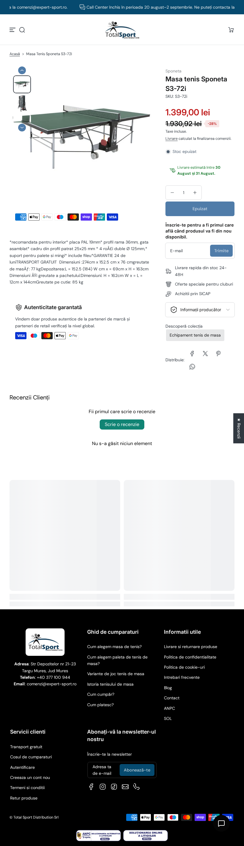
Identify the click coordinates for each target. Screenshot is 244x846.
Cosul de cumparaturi (31, 757)
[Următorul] (22, 127)
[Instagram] (102, 786)
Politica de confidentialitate (190, 657)
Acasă (15, 54)
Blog (168, 687)
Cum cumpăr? (100, 694)
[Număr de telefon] (136, 786)
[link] (192, 353)
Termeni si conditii (27, 787)
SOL (168, 718)
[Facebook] (91, 786)
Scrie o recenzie (122, 424)
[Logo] (122, 30)
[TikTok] (114, 786)
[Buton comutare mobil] (13, 30)
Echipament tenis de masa (195, 335)
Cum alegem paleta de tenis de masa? (117, 660)
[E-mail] (125, 786)
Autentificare (22, 767)
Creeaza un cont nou (30, 777)
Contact (171, 698)
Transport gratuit (26, 746)
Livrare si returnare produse (190, 646)
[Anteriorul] (22, 70)
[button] (22, 30)
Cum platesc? (100, 704)
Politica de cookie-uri (184, 667)
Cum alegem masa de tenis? (114, 646)
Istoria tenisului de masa (110, 684)
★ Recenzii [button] (239, 428)
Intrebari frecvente (182, 677)
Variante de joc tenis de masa (115, 673)
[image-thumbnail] (22, 84)
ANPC (169, 708)
